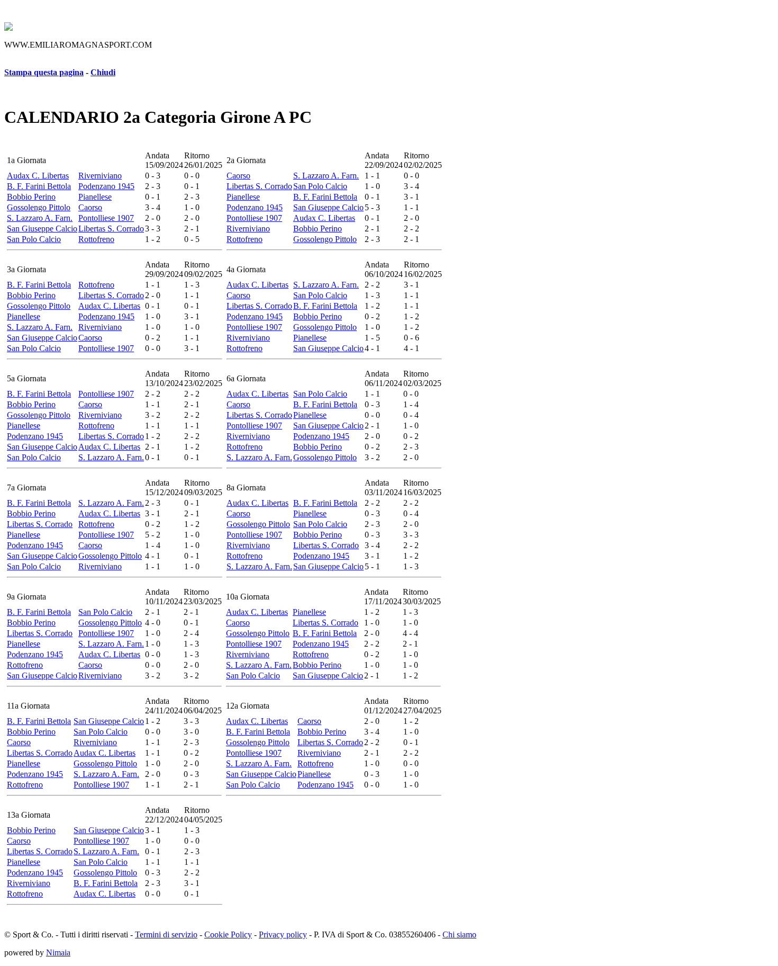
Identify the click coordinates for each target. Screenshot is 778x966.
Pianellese (95, 196)
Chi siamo (459, 934)
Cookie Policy (228, 934)
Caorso (90, 207)
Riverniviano (100, 175)
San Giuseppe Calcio (42, 228)
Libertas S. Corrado (111, 228)
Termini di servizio (166, 934)
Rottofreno (96, 239)
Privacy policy (283, 934)
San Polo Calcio (34, 239)
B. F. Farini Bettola (39, 186)
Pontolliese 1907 (106, 217)
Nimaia (58, 952)
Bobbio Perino (31, 196)
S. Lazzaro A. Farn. (40, 217)
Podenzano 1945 (106, 186)
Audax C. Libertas (38, 175)
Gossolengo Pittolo (38, 207)
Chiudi (103, 72)
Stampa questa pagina (44, 72)
